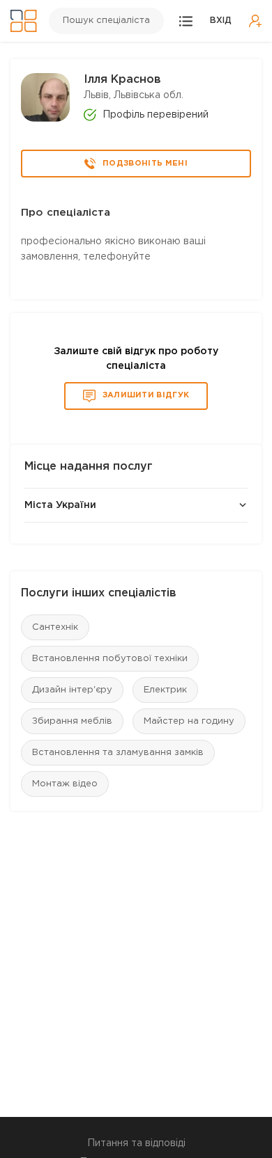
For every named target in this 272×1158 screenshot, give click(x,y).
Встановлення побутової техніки (110, 659)
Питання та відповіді (136, 1143)
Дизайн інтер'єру (72, 690)
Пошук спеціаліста (106, 20)
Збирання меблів (72, 721)
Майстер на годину (189, 721)
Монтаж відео (65, 784)
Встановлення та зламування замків (118, 752)
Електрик (165, 690)
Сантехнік (55, 627)
